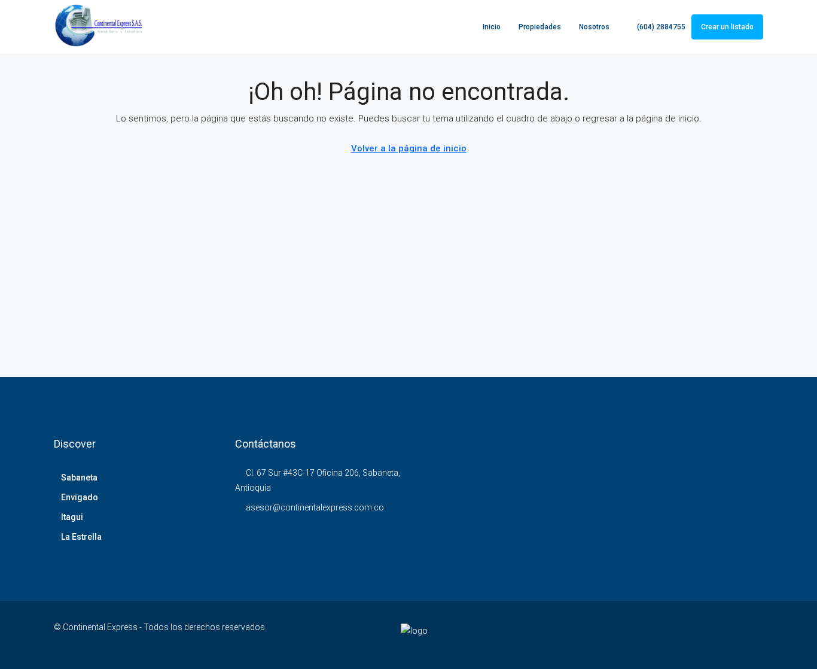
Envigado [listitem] (79, 497)
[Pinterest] (711, 634)
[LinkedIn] (648, 634)
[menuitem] (654, 27)
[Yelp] (731, 634)
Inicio (492, 27)
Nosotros (594, 27)
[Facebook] (585, 634)
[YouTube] (690, 634)
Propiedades (540, 27)
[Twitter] (606, 634)
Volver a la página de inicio (409, 148)
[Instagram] (627, 634)
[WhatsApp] (752, 634)
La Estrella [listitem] (81, 537)
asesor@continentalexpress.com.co (315, 507)
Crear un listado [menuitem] (727, 27)
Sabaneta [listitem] (79, 477)
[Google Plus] (669, 634)
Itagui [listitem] (72, 517)
